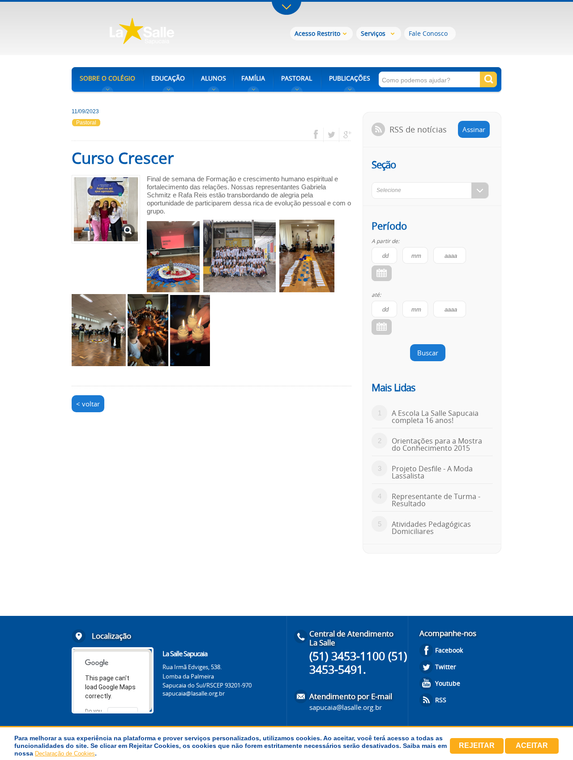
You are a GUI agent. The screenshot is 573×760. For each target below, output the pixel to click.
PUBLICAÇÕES (349, 78)
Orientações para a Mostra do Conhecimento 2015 (437, 444)
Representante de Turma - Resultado (436, 499)
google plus (345, 135)
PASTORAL (296, 78)
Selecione (388, 190)
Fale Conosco (428, 33)
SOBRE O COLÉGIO (107, 78)
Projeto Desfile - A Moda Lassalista (432, 472)
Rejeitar (477, 745)
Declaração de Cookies (65, 753)
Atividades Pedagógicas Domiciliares (431, 527)
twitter (331, 135)
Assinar (473, 129)
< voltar (88, 403)
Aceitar (532, 745)
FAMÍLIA (253, 78)
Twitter (445, 666)
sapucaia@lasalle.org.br (193, 693)
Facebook (449, 650)
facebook (319, 135)
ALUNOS (213, 78)
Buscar (427, 352)
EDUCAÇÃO (168, 78)
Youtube (447, 683)
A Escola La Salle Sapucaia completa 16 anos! (435, 416)
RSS (440, 700)
